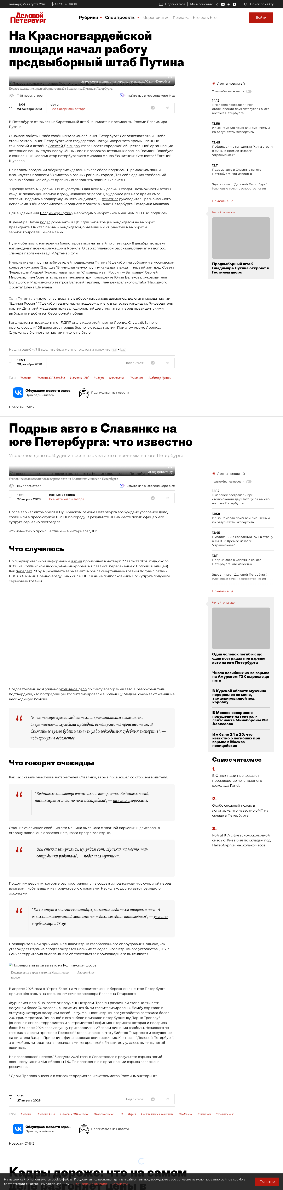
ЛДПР (66, 323)
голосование (116, 378)
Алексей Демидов (64, 146)
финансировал (77, 1038)
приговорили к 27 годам (90, 1028)
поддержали (92, 303)
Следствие (185, 1114)
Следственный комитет (157, 1114)
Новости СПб (79, 378)
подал (45, 222)
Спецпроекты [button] (121, 17)
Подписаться (175, 4)
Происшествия (104, 1114)
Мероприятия (156, 17)
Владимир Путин (159, 378)
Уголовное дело (225, 1114)
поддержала (83, 262)
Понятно (267, 1182)
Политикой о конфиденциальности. (100, 1184)
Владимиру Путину (56, 213)
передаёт (24, 571)
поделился (92, 856)
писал (130, 1038)
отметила (110, 199)
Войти (261, 17)
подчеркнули (41, 738)
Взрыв (132, 1114)
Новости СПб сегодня (50, 378)
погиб (157, 1057)
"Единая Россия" (23, 303)
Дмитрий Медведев (39, 308)
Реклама (181, 17)
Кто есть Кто (204, 17)
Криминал (204, 1114)
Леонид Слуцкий (128, 323)
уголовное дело (73, 689)
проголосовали (22, 327)
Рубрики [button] (89, 17)
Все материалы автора (68, 109)
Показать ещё (222, 201)
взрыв (76, 561)
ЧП (121, 1114)
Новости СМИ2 (21, 407)
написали (121, 800)
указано (161, 916)
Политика (136, 378)
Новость (25, 378)
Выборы (99, 378)
